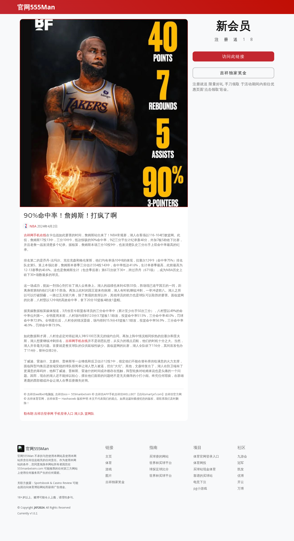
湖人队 (79, 413)
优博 (240, 475)
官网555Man (36, 7)
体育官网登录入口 (206, 456)
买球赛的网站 (159, 456)
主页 (108, 456)
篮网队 (89, 413)
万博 (240, 488)
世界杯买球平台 (160, 463)
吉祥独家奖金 (233, 72)
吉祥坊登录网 (43, 413)
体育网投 (199, 463)
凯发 (240, 469)
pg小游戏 (200, 488)
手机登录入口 (63, 413)
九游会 (242, 456)
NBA (33, 226)
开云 (240, 482)
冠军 (240, 463)
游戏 (108, 469)
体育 (108, 463)
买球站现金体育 (204, 469)
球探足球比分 (159, 469)
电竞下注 (199, 482)
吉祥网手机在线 (35, 235)
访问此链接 (233, 56)
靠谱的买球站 (203, 475)
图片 (108, 475)
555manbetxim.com (30, 468)
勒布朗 (28, 413)
